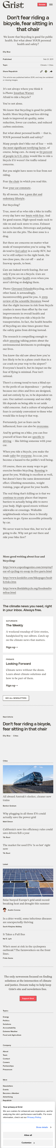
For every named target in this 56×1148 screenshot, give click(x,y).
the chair (14, 181)
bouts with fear (35, 215)
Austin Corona (14, 910)
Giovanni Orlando (22, 288)
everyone (26, 455)
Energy (6, 1017)
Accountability (9, 1028)
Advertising (8, 1097)
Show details (42, 1127)
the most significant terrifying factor (24, 147)
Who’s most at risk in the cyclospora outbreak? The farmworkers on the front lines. (26, 950)
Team (5, 1055)
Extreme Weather (10, 1031)
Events (6, 1089)
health (26, 278)
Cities (15, 736)
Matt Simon (8, 821)
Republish (7, 1100)
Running (40, 470)
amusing (15, 340)
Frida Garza (8, 958)
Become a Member (11, 1093)
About (5, 1051)
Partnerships (8, 1066)
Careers (6, 1062)
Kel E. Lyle (7, 939)
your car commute (19, 187)
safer (13, 455)
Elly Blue (6, 52)
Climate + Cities (46, 65)
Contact (6, 1059)
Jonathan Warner (24, 93)
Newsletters (8, 1086)
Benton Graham (9, 806)
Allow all (28, 1135)
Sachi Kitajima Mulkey (12, 926)
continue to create (13, 497)
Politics (6, 1020)
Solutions (7, 1024)
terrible (7, 278)
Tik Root (6, 837)
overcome (42, 426)
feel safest (21, 251)
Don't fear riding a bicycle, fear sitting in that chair (27, 726)
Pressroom (7, 1069)
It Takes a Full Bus (14, 934)
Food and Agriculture (12, 1035)
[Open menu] (51, 4)
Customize (26, 1143)
